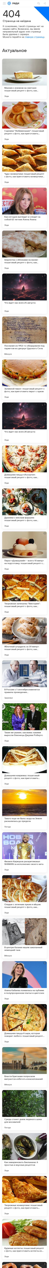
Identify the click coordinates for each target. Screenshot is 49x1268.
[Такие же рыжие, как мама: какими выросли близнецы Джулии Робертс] (24, 723)
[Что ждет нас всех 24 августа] (24, 422)
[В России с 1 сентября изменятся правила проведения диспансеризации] (24, 680)
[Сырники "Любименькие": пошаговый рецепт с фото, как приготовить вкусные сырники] (24, 122)
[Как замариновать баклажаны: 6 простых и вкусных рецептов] (24, 1153)
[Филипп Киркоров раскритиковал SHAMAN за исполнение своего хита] (24, 852)
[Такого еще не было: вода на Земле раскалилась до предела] (24, 809)
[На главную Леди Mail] (15, 3)
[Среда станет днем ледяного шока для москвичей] (24, 1110)
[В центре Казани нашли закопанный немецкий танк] (24, 938)
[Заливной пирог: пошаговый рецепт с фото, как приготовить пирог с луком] (24, 380)
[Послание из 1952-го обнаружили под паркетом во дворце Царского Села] (24, 337)
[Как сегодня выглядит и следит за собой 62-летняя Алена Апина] (24, 208)
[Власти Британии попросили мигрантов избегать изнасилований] (24, 1067)
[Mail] (9, 3)
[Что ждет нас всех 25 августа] (24, 294)
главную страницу (34, 37)
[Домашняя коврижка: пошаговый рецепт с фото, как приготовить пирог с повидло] (24, 766)
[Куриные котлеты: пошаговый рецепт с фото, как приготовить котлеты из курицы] (24, 1239)
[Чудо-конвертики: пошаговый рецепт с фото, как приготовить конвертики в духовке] (24, 165)
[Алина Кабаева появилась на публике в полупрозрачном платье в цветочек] (24, 981)
